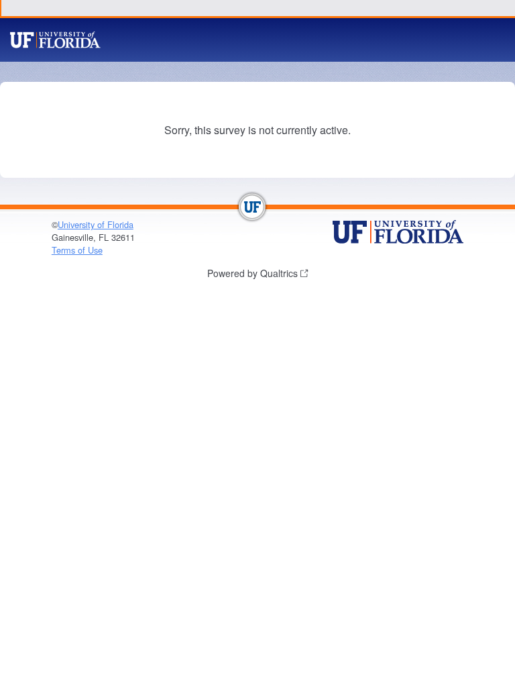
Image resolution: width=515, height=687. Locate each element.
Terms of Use (77, 250)
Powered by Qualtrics (252, 273)
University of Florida (95, 224)
